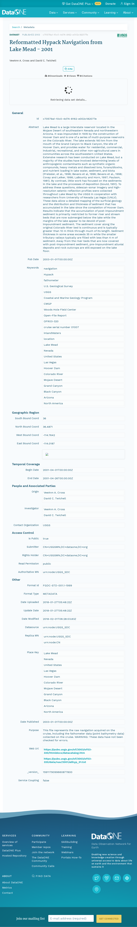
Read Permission (29, 563)
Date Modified (30, 618)
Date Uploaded (30, 602)
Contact (7, 892)
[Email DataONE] (117, 878)
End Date (33, 478)
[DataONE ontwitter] (96, 878)
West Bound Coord (27, 435)
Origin (35, 491)
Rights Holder (30, 555)
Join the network (43, 852)
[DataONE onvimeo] (106, 878)
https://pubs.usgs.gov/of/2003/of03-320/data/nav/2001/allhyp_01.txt (68, 760)
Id (38, 118)
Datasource (32, 627)
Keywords (33, 267)
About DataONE (12, 882)
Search (16, 27)
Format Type (31, 593)
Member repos (41, 847)
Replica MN (32, 635)
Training (66, 847)
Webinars (67, 852)
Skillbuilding (69, 841)
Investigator (32, 508)
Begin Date (32, 469)
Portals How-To (71, 857)
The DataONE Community (40, 859)
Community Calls (43, 866)
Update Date (31, 610)
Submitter (33, 546)
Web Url (34, 748)
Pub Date (33, 259)
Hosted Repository (14, 855)
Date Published (29, 721)
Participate (39, 841)
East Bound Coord (28, 443)
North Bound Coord (27, 426)
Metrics (7, 887)
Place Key (33, 652)
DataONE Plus (11, 850)
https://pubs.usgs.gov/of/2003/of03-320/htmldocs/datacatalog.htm (68, 751)
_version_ (33, 772)
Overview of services (9, 843)
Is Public (34, 538)
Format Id (33, 585)
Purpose (34, 730)
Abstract (34, 127)
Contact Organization (26, 525)
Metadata (29, 27)
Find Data (43, 876)
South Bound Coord (27, 418)
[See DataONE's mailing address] (96, 889)
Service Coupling (28, 780)
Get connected (109, 918)
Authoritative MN (28, 571)
